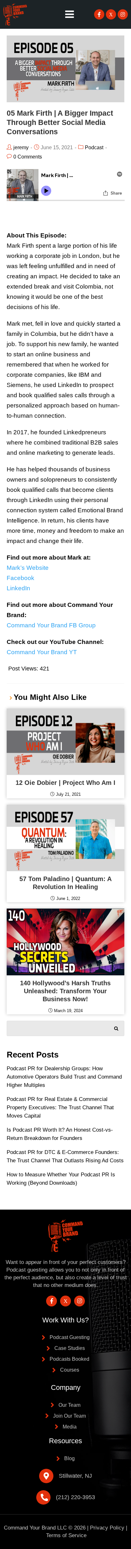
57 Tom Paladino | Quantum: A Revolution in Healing (65, 882)
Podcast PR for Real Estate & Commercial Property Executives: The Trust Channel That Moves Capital (60, 1107)
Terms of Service (66, 1535)
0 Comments (27, 156)
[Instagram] (123, 14)
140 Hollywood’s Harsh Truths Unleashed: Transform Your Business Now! (65, 991)
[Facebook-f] (99, 14)
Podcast (94, 147)
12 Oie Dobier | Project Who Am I (65, 782)
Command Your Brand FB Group (51, 625)
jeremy (21, 147)
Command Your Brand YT (42, 652)
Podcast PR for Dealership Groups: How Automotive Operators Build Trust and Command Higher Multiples (64, 1076)
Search (116, 1027)
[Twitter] (111, 14)
